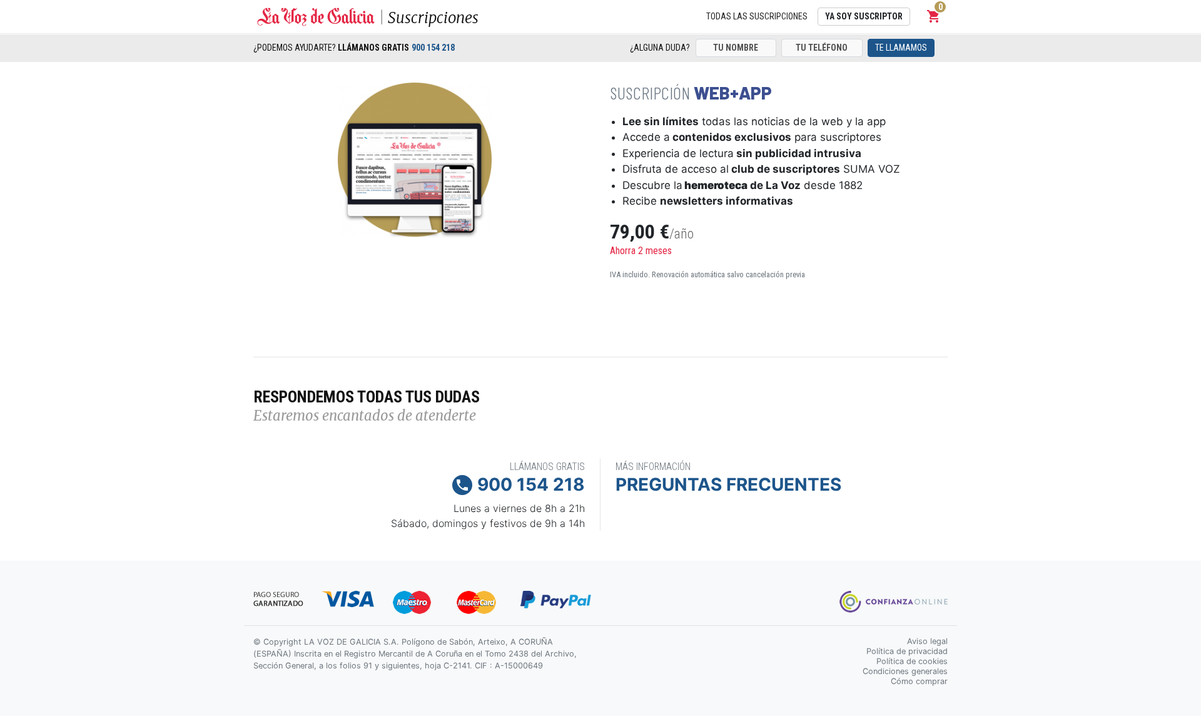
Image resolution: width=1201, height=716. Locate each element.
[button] (934, 16)
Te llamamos (901, 48)
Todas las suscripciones (757, 16)
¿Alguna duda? (660, 48)
